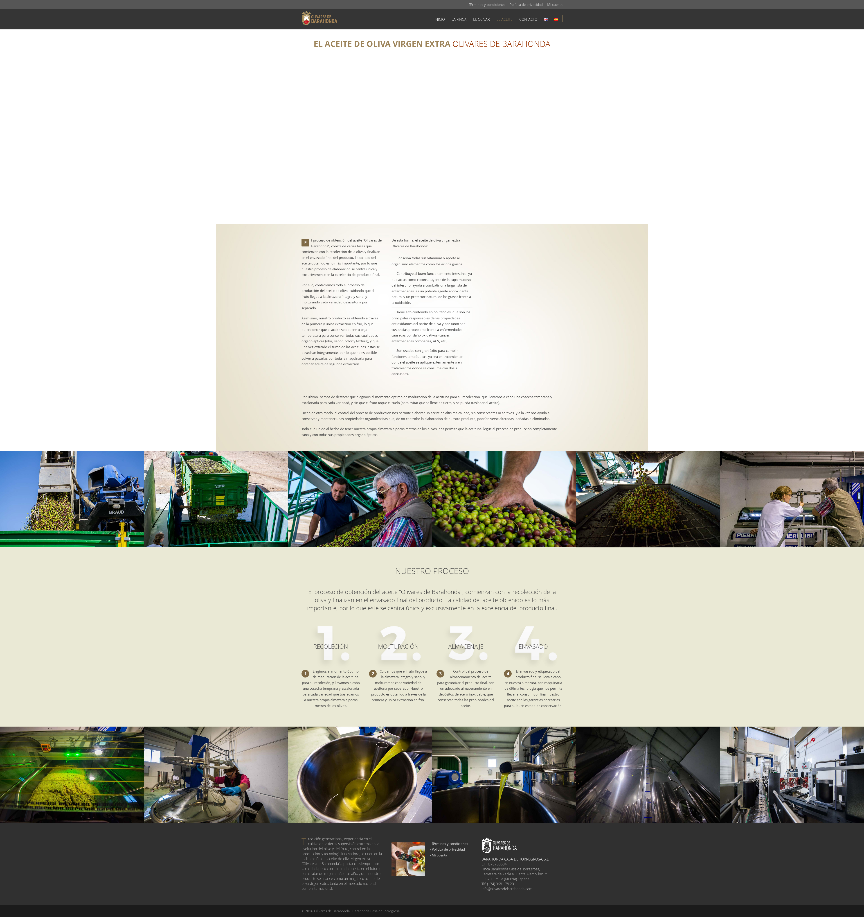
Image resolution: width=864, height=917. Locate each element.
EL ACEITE (505, 19)
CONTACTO (528, 19)
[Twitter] (315, 4)
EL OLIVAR (481, 19)
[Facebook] (306, 4)
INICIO (439, 19)
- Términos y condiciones (449, 843)
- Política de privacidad (447, 849)
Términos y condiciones (487, 4)
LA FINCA (459, 19)
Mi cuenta (554, 4)
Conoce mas (521, 293)
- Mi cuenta (438, 855)
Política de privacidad (526, 4)
